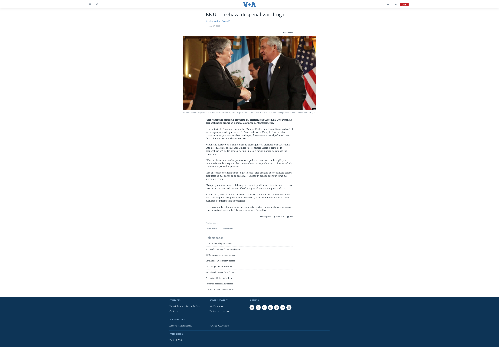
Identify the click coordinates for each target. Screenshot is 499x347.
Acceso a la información (180, 326)
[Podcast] (276, 307)
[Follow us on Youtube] (264, 307)
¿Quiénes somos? (217, 306)
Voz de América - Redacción (218, 21)
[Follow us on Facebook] (252, 307)
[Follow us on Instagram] (288, 307)
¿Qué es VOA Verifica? (220, 326)
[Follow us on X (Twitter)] (258, 307)
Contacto (173, 311)
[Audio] (396, 4)
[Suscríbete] (282, 307)
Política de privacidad (219, 311)
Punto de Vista (176, 340)
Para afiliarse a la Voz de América (185, 306)
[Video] (388, 4)
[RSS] (270, 307)
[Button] (288, 32)
